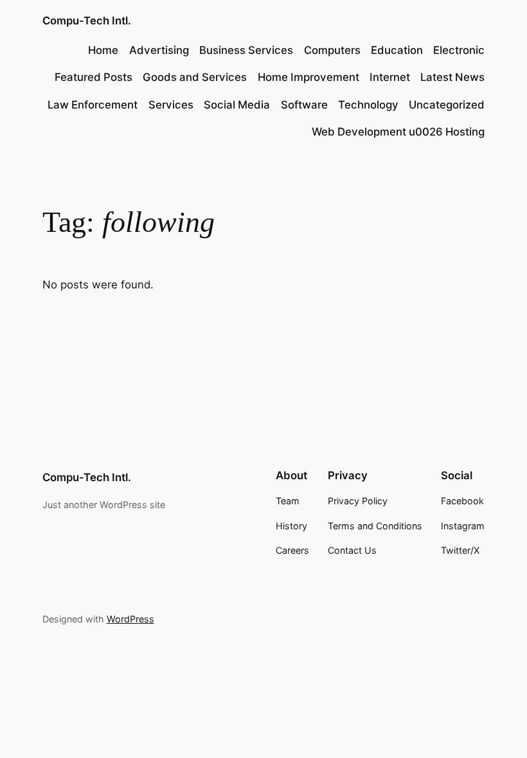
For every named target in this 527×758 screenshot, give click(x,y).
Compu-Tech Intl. (86, 20)
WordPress (130, 618)
